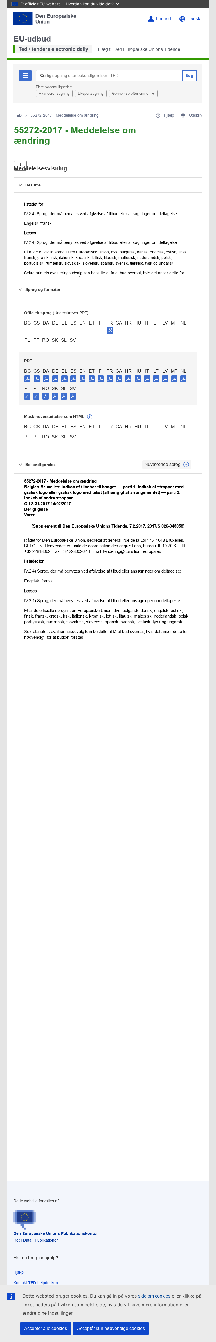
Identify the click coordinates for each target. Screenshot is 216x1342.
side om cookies (154, 1296)
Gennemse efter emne (130, 93)
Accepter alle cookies (45, 1328)
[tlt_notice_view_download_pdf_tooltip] (27, 378)
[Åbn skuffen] (20, 166)
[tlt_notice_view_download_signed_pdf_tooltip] (110, 330)
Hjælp (19, 1272)
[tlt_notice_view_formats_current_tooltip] (186, 464)
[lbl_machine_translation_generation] (89, 416)
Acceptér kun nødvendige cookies (111, 1328)
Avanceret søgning (54, 93)
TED (18, 115)
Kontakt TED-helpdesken (36, 1282)
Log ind (163, 18)
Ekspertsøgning (91, 93)
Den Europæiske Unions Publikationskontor (56, 1233)
